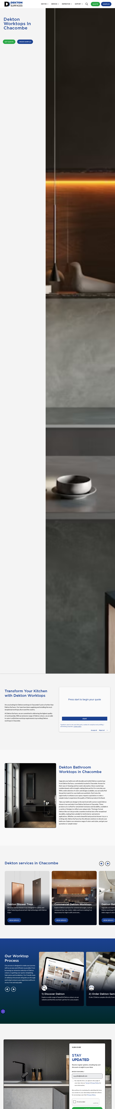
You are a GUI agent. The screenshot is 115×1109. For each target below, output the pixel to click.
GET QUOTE (9, 42)
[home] (14, 4)
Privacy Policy (95, 1083)
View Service (14, 920)
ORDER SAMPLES (25, 42)
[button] (3, 1011)
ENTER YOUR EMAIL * (78, 1071)
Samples (106, 4)
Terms (87, 1083)
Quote (95, 4)
